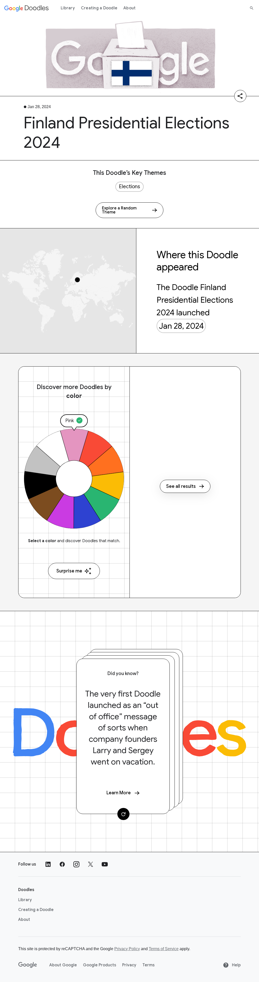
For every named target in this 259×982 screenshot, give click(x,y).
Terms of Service (164, 949)
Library (68, 8)
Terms (148, 965)
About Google (63, 965)
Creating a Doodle (99, 8)
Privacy (129, 965)
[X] (90, 864)
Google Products (99, 965)
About (129, 8)
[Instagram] (76, 864)
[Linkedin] (48, 864)
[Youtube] (105, 864)
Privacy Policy (127, 949)
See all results (181, 486)
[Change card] (123, 814)
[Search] (251, 8)
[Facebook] (62, 864)
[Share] (240, 96)
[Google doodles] (26, 8)
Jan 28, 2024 (181, 326)
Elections (129, 186)
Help (236, 965)
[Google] (27, 965)
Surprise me (69, 571)
